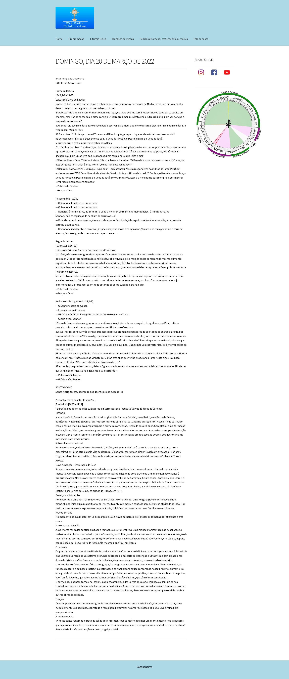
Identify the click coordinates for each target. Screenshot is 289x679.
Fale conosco (201, 38)
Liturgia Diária (98, 38)
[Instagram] (201, 72)
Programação (76, 38)
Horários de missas (123, 38)
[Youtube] (227, 72)
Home (59, 38)
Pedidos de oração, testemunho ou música (164, 38)
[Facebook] (214, 72)
